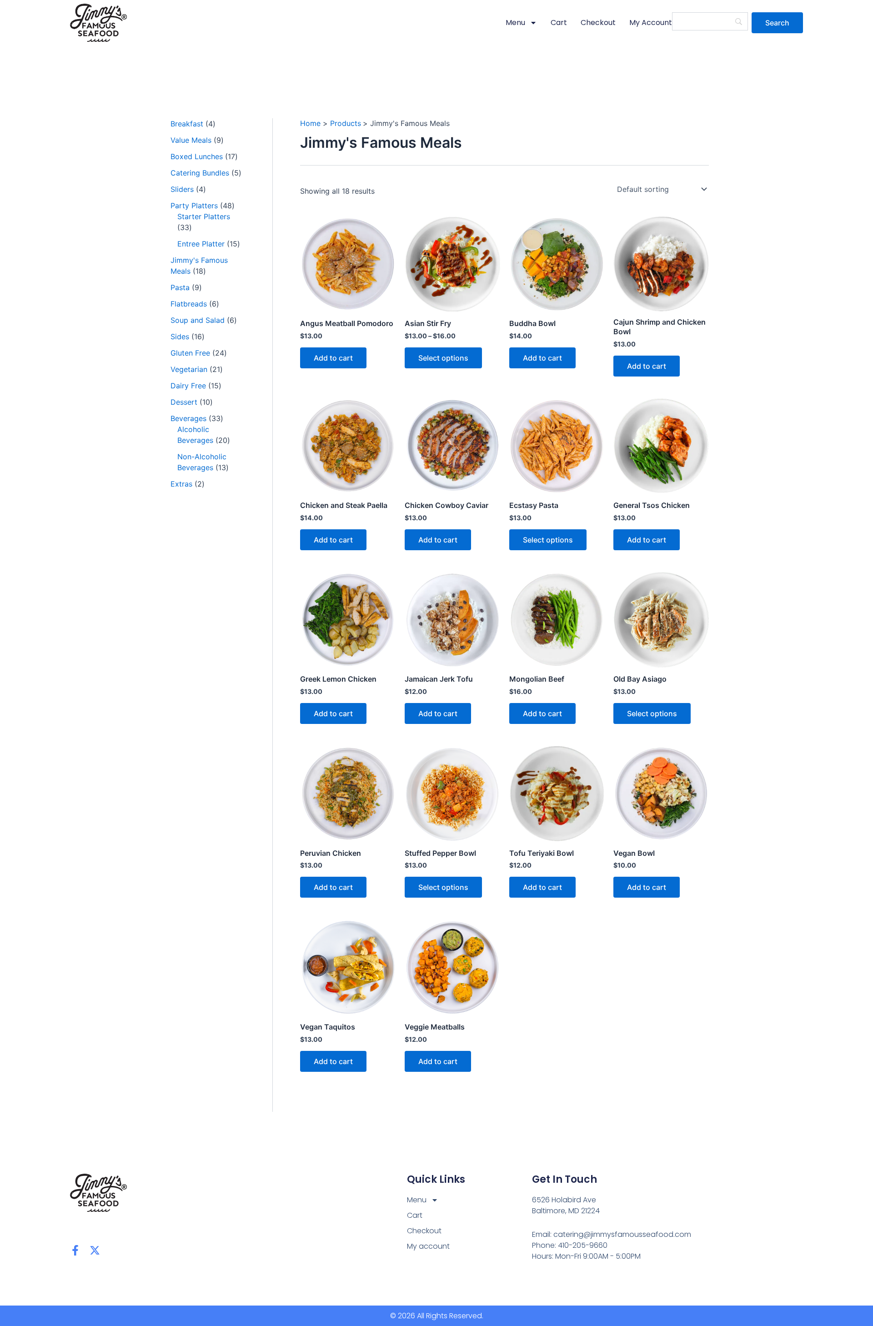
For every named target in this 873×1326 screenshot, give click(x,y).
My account (650, 22)
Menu (515, 22)
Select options (443, 357)
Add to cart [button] (333, 357)
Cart (559, 22)
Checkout (598, 22)
